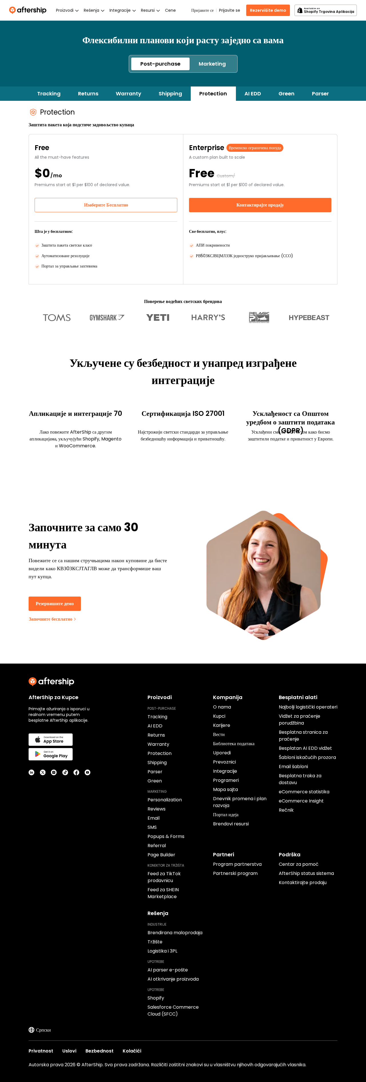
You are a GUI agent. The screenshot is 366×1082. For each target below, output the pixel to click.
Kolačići (132, 1051)
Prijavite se (229, 10)
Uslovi (69, 1051)
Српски (43, 1030)
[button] (160, 64)
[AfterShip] (29, 10)
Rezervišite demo (268, 10)
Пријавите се (202, 10)
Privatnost (41, 1051)
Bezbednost (99, 1051)
